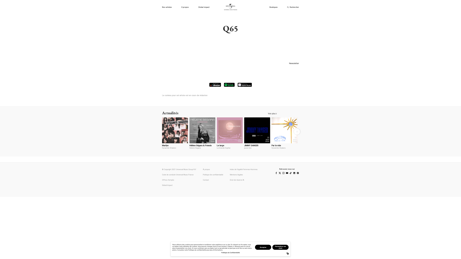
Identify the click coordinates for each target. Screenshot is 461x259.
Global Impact (167, 185)
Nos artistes (167, 7)
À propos (185, 7)
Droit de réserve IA (237, 180)
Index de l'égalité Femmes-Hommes (244, 169)
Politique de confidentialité (213, 175)
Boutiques (274, 7)
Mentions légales (236, 175)
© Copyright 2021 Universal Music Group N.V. (179, 169)
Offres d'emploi (168, 180)
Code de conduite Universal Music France (178, 175)
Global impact (203, 7)
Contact (206, 180)
